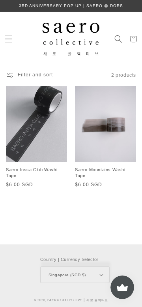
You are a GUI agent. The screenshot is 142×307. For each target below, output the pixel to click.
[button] (8, 38)
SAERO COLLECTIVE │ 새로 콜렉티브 (77, 300)
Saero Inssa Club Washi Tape (31, 172)
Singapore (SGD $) (67, 275)
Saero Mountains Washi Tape (100, 172)
